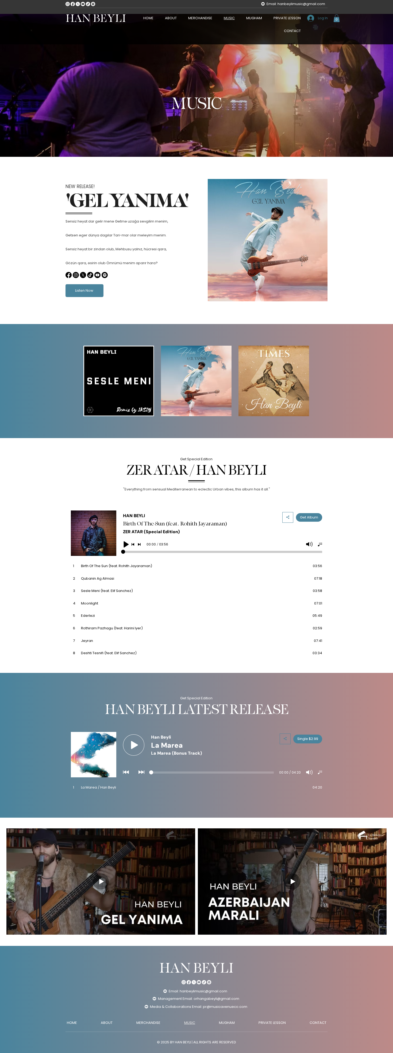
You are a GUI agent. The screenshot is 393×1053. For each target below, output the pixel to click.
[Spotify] (93, 4)
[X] (78, 4)
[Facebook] (73, 4)
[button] (336, 18)
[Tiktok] (90, 275)
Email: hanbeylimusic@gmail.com (296, 3)
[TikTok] (88, 4)
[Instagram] (68, 4)
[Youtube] (83, 4)
